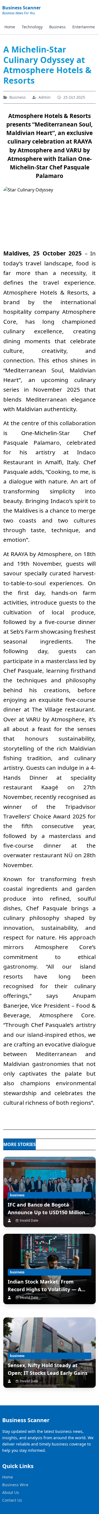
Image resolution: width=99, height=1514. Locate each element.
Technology (32, 26)
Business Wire (15, 1484)
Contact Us (12, 1500)
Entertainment (85, 26)
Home (9, 26)
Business (57, 26)
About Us (10, 1492)
